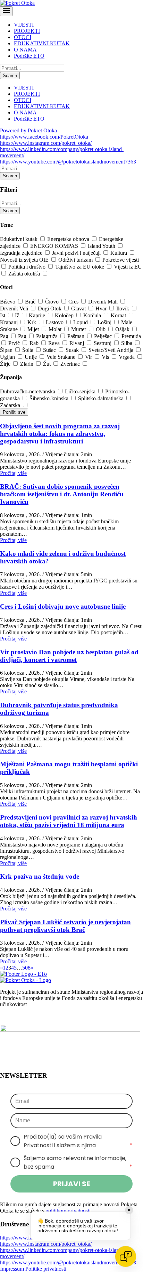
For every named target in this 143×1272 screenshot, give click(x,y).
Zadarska (11, 405)
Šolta (28, 350)
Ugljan (8, 357)
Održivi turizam (76, 260)
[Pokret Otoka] (17, 3)
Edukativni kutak (19, 239)
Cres (74, 302)
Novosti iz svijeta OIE (25, 260)
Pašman (76, 336)
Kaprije (38, 315)
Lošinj (105, 322)
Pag (5, 336)
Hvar (101, 308)
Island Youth (102, 246)
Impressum (12, 1269)
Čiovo (52, 302)
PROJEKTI (27, 31)
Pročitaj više (13, 473)
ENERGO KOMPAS (54, 246)
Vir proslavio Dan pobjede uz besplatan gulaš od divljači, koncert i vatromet (69, 655)
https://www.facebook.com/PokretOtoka (44, 137)
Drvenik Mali (103, 302)
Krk (32, 322)
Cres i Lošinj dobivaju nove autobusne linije (63, 606)
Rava (54, 343)
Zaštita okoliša (24, 274)
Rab (35, 343)
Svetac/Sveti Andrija (112, 350)
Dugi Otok (50, 308)
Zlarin (27, 364)
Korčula (92, 315)
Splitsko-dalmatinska (101, 398)
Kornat (119, 315)
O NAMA (25, 50)
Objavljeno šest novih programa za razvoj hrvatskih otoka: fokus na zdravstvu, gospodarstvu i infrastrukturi (60, 433)
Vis (106, 357)
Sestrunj (103, 343)
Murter (79, 329)
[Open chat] (125, 1256)
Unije (31, 357)
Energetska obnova (69, 239)
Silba (127, 343)
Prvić (14, 343)
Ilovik (123, 308)
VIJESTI (24, 25)
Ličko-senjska (81, 391)
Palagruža (47, 336)
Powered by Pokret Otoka (28, 130)
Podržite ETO (29, 56)
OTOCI (22, 37)
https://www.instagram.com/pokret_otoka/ (46, 143)
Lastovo (55, 322)
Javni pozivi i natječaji (77, 253)
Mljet (33, 329)
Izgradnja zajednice (22, 253)
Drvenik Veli (15, 308)
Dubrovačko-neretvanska (28, 391)
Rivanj (77, 343)
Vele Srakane (62, 357)
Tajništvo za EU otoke (80, 267)
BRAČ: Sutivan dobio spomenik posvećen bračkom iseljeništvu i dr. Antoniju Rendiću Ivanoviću (62, 494)
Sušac (50, 350)
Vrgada (127, 357)
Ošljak (123, 329)
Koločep (65, 315)
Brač (31, 302)
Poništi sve (14, 412)
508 (26, 968)
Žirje (6, 364)
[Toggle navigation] (6, 11)
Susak (73, 350)
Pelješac (103, 336)
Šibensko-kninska (50, 398)
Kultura (119, 253)
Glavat (79, 308)
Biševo (8, 302)
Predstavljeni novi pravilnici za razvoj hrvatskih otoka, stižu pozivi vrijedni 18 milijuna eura (68, 821)
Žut (47, 364)
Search (10, 75)
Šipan (7, 350)
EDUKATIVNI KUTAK (42, 43)
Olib (101, 329)
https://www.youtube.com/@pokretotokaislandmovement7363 (68, 162)
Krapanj (9, 322)
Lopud (81, 322)
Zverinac (70, 364)
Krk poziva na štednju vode (39, 876)
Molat (56, 329)
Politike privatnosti (45, 1269)
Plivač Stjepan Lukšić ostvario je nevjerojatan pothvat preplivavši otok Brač (65, 925)
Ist (3, 315)
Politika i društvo (27, 267)
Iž (17, 315)
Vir (89, 357)
